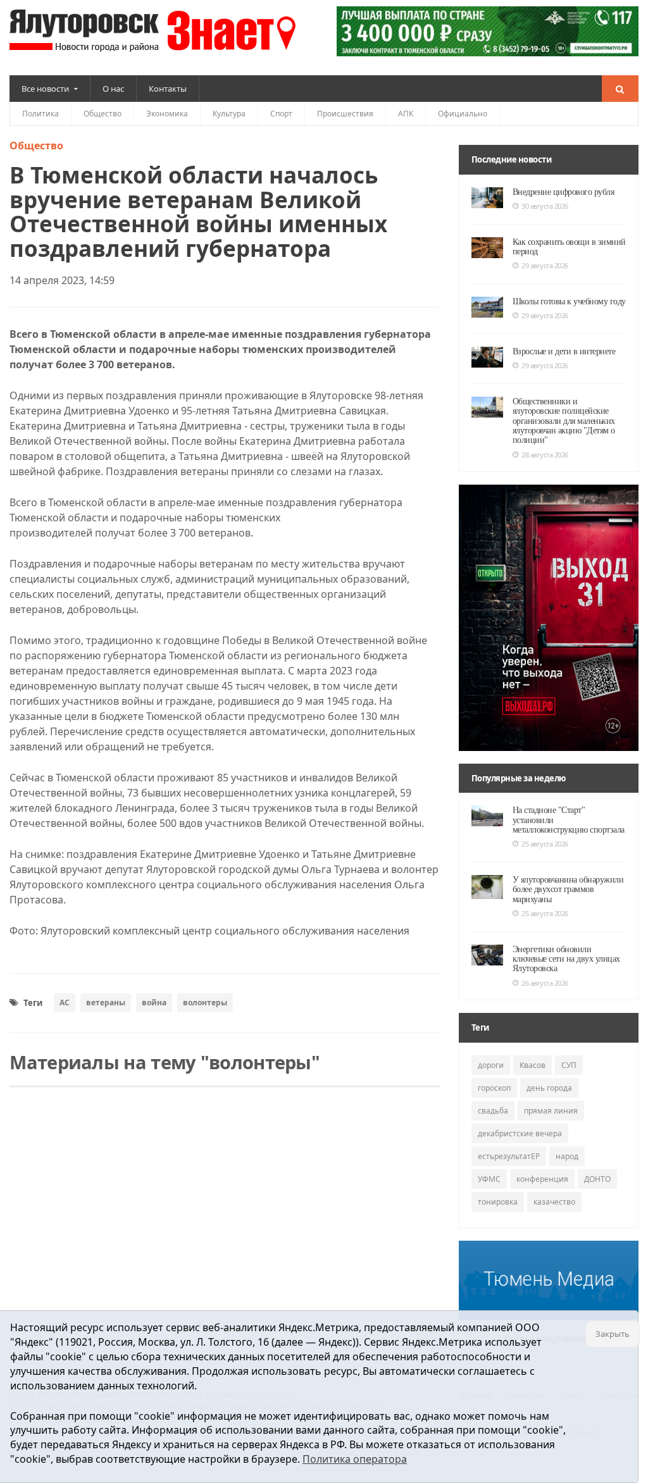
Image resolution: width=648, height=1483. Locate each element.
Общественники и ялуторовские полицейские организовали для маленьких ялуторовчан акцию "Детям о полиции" (564, 421)
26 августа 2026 (544, 983)
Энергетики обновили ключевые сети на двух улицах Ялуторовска (566, 959)
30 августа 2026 (544, 206)
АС (64, 1002)
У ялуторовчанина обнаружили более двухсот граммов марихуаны (568, 889)
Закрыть (612, 1333)
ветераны (105, 1002)
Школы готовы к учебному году (569, 301)
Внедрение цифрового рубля (563, 192)
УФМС (489, 1179)
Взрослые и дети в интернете (564, 351)
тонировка (498, 1201)
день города (549, 1088)
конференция (542, 1179)
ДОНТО (597, 1179)
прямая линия (551, 1110)
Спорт (281, 113)
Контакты (168, 88)
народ (567, 1156)
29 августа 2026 (544, 265)
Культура (229, 113)
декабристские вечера (520, 1133)
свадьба (493, 1110)
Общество (103, 113)
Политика (40, 113)
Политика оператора (354, 1459)
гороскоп (494, 1088)
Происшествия (345, 113)
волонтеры (205, 1002)
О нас (113, 88)
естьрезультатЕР (509, 1156)
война (154, 1002)
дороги (491, 1065)
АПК (405, 113)
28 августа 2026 (544, 454)
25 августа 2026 (544, 843)
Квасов (532, 1065)
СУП (568, 1065)
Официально (462, 113)
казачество (554, 1201)
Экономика (167, 113)
